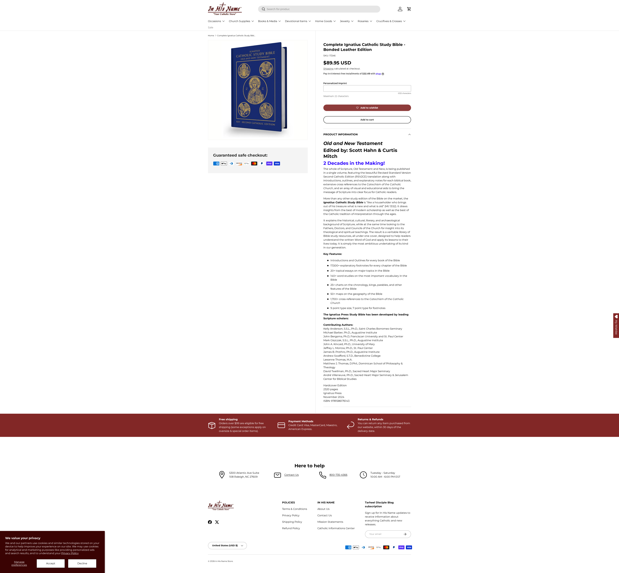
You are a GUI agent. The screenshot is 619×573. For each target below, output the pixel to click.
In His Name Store (224, 561)
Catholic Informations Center (336, 528)
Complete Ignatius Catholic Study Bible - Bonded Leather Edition (236, 35)
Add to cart (367, 119)
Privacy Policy (70, 553)
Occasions (214, 21)
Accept (50, 563)
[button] (409, 9)
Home (211, 35)
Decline (82, 563)
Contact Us (291, 474)
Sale (210, 27)
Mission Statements (330, 521)
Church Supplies (239, 21)
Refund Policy (291, 528)
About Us (323, 508)
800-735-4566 (338, 474)
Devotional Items (296, 21)
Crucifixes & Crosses (389, 21)
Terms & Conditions (294, 508)
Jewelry (345, 21)
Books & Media (267, 21)
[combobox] (319, 9)
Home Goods (323, 21)
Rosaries (363, 21)
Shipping (328, 68)
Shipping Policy (292, 521)
